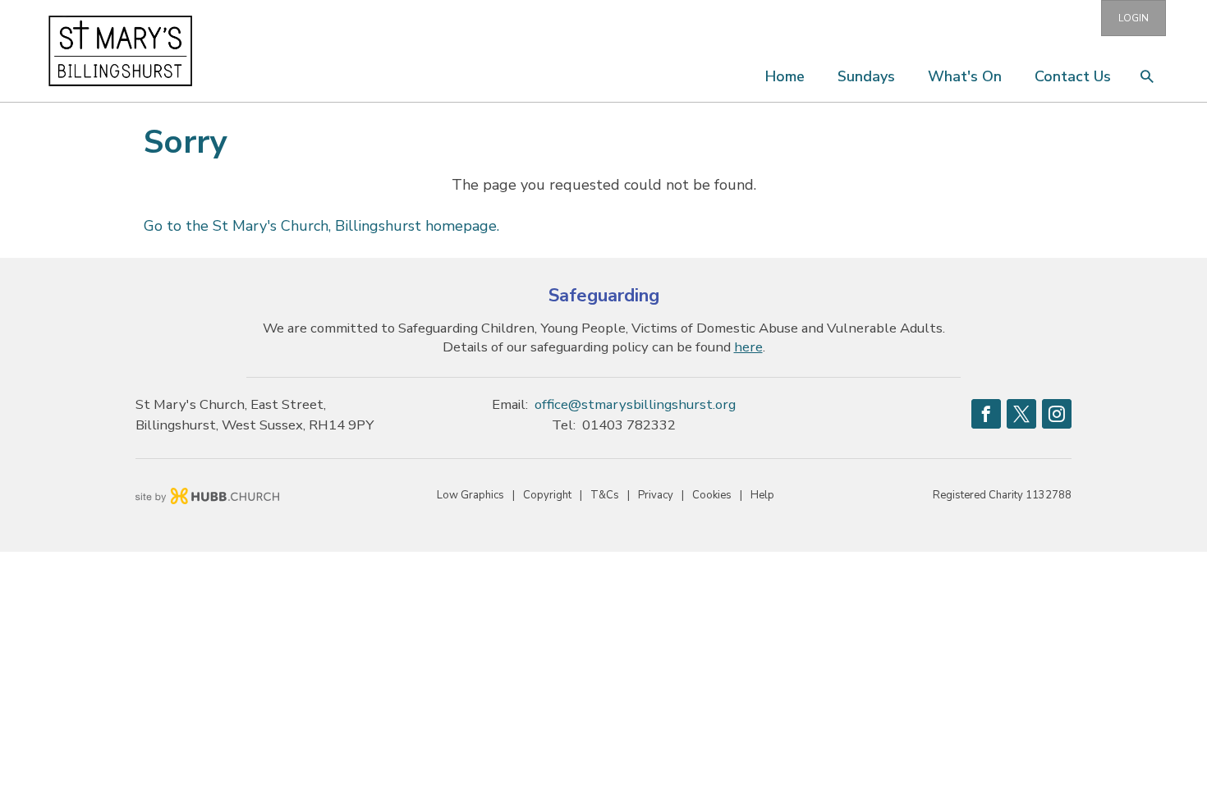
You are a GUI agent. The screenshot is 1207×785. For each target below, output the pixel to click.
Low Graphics (470, 495)
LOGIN (1133, 18)
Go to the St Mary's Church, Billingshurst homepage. (321, 226)
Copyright (547, 495)
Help (762, 495)
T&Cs (604, 495)
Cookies (712, 495)
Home (785, 76)
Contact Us (1073, 76)
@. (635, 404)
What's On (965, 76)
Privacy (655, 495)
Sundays (866, 76)
